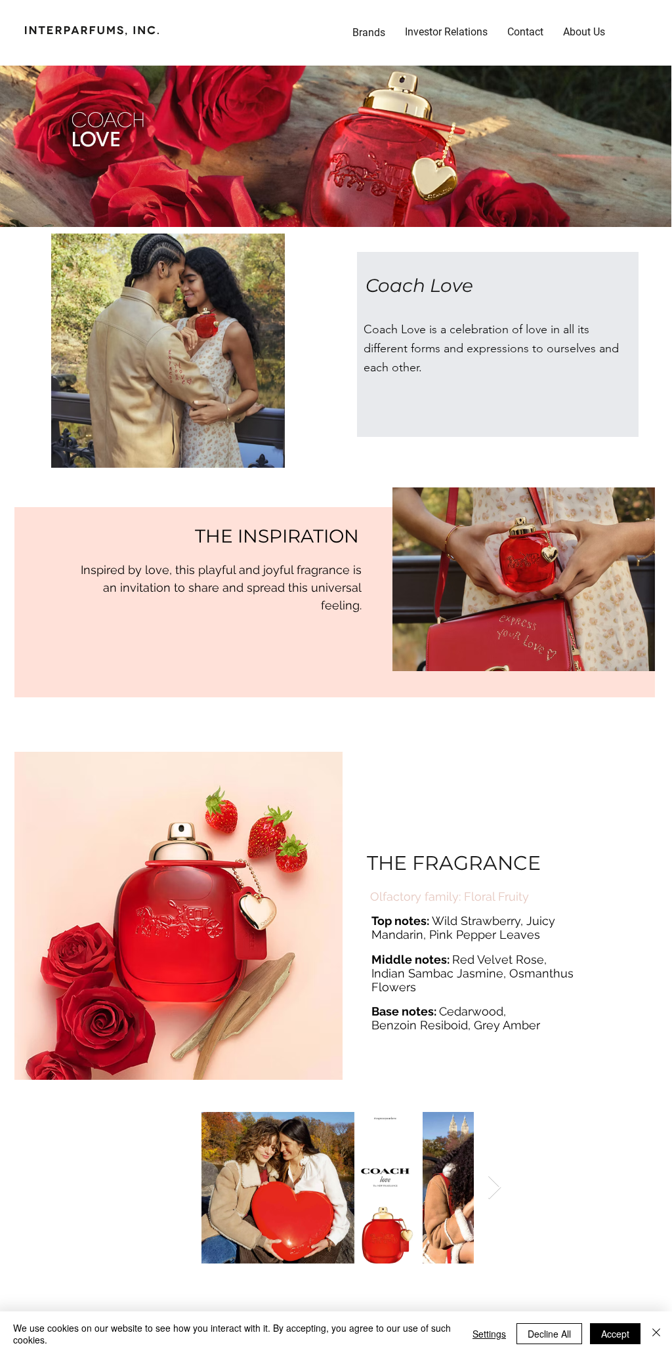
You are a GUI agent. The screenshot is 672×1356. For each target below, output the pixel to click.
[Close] (656, 1334)
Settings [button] (489, 1333)
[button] (446, 32)
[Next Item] (494, 1188)
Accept (615, 1333)
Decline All (549, 1333)
